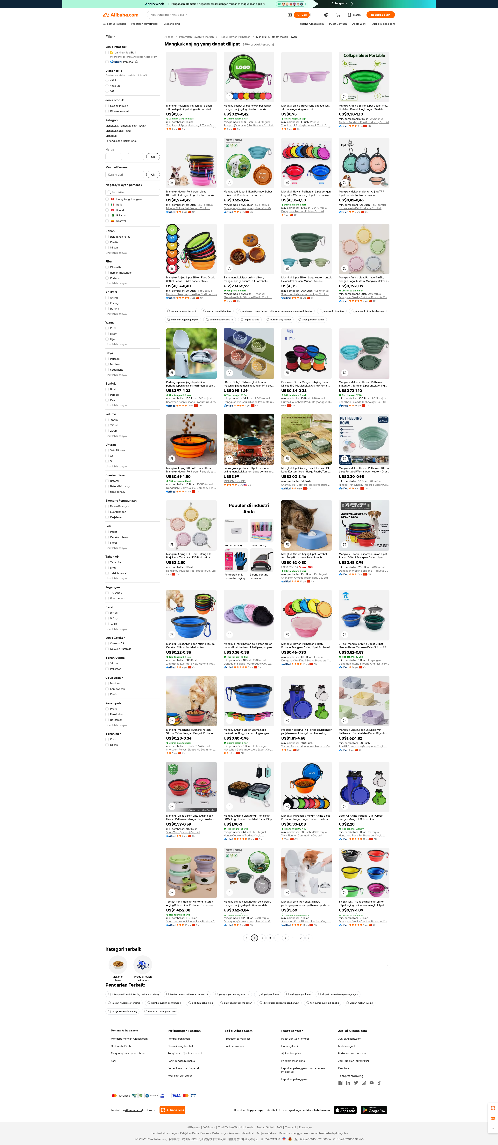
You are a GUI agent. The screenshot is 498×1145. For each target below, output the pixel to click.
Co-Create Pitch (121, 1046)
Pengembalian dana (293, 1060)
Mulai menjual (346, 1046)
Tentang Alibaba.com (124, 1030)
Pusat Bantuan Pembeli (295, 1038)
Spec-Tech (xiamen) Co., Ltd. (183, 832)
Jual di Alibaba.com (349, 1038)
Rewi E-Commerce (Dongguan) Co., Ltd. (363, 746)
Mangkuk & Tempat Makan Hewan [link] (276, 36)
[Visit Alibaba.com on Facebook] (340, 1082)
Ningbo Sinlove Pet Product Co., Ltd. (188, 208)
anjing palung (252, 319)
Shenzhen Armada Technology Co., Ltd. (304, 577)
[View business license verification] (284, 1139)
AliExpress (193, 1127)
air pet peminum (270, 994)
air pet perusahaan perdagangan (340, 994)
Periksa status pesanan (352, 1053)
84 (301, 938)
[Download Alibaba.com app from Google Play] (374, 1110)
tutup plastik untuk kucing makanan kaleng (135, 994)
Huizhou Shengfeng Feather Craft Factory (191, 294)
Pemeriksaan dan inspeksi (183, 1068)
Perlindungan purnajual (181, 1060)
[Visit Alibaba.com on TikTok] (379, 1082)
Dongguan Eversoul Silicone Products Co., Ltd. (249, 401)
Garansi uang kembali (180, 1046)
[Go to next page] (308, 937)
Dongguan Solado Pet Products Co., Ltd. (248, 663)
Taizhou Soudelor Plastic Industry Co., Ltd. (364, 122)
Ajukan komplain (291, 1053)
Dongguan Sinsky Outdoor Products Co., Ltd (364, 297)
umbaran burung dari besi (162, 1011)
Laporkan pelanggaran (294, 1079)
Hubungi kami (289, 1046)
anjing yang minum (300, 994)
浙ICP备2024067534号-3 (348, 1139)
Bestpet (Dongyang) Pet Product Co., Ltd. (249, 125)
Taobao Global (265, 1127)
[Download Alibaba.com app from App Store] (345, 1110)
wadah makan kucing (361, 1003)
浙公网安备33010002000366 (312, 1139)
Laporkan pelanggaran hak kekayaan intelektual (303, 1070)
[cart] (339, 15)
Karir (113, 1060)
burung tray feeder (280, 319)
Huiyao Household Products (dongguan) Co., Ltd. (306, 401)
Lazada (249, 1127)
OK (153, 156)
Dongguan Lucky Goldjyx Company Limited (191, 487)
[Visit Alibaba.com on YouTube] (371, 1082)
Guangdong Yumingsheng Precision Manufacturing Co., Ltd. (249, 208)
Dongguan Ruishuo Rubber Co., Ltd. (302, 211)
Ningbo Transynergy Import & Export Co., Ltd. (364, 484)
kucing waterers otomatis (126, 1003)
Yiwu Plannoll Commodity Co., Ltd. (301, 835)
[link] (493, 1108)
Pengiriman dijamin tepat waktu (186, 1053)
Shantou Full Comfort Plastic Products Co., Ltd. (306, 484)
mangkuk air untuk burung (369, 311)
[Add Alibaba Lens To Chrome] (172, 1110)
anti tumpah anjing (202, 1003)
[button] (290, 14)
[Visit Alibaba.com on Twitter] (356, 1082)
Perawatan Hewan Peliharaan (196, 36)
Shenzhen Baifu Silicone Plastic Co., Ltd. (248, 297)
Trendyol (290, 1127)
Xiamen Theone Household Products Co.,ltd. (306, 746)
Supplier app (255, 1110)
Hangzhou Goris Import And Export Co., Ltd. (249, 749)
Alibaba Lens (133, 1110)
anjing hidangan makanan (238, 1003)
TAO (279, 1127)
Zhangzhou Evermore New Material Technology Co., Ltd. (191, 663)
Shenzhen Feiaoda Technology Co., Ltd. (305, 294)
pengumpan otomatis (221, 319)
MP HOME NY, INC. (235, 481)
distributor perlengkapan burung (281, 1003)
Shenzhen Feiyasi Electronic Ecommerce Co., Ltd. (191, 749)
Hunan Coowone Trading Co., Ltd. (244, 835)
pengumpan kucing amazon (234, 994)
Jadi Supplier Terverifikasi (353, 1060)
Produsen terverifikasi (237, 1038)
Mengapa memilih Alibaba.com (129, 1038)
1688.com (209, 1127)
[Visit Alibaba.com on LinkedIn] (348, 1082)
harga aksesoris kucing (124, 1011)
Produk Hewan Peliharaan (235, 36)
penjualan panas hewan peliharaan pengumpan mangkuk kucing (277, 311)
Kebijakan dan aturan (180, 1075)
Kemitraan (344, 1068)
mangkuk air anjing (334, 311)
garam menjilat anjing (219, 311)
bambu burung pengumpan (166, 1003)
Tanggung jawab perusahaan (128, 1053)
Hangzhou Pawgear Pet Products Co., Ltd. (191, 570)
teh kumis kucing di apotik (324, 1003)
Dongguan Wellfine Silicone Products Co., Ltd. (364, 570)
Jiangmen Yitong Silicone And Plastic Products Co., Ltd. (364, 663)
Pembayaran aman (179, 1038)
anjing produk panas (313, 319)
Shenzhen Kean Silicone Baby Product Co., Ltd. (191, 921)
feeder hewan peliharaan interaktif (189, 994)
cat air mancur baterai (183, 311)
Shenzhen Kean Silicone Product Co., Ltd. (191, 401)
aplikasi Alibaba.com (316, 1110)
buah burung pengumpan (184, 319)
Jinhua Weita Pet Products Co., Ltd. (360, 208)
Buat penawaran (234, 1046)
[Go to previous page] (246, 937)
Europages (305, 1127)
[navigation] (132, 488)
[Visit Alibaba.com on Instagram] (363, 1082)
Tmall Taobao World (230, 1127)
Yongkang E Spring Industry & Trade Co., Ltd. (191, 125)
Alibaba (169, 36)
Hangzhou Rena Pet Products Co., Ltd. (362, 835)
